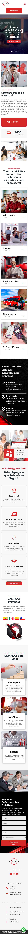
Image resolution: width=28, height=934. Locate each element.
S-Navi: (14, 27)
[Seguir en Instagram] (14, 874)
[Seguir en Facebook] (11, 874)
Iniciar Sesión (14, 10)
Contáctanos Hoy (14, 843)
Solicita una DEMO (13, 583)
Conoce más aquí (13, 41)
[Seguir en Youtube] (17, 874)
